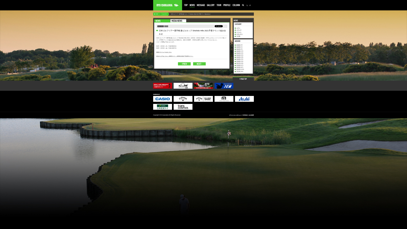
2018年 (238, 61)
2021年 (238, 55)
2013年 (238, 71)
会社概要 (251, 115)
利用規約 (245, 115)
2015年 (238, 67)
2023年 (238, 51)
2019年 (238, 59)
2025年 (238, 47)
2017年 (238, 63)
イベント (238, 32)
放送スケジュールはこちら (164, 52)
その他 (238, 36)
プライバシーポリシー (235, 115)
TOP (157, 14)
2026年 (238, 45)
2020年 (238, 57)
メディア (238, 30)
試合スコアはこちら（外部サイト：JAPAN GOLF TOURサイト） (174, 56)
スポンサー (239, 34)
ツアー (238, 28)
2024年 (238, 49)
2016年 (238, 65)
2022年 (238, 53)
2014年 (238, 69)
